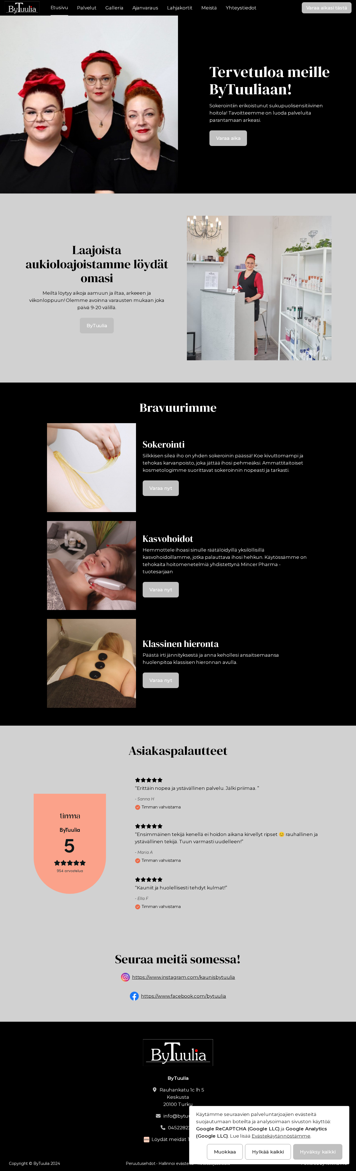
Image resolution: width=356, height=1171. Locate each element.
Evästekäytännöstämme (281, 1136)
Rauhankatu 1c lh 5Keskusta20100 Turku (182, 1097)
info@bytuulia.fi (182, 1116)
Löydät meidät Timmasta (182, 1139)
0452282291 (182, 1127)
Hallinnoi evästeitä (176, 1163)
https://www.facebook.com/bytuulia (183, 996)
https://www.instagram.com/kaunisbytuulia (183, 977)
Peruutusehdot (140, 1163)
